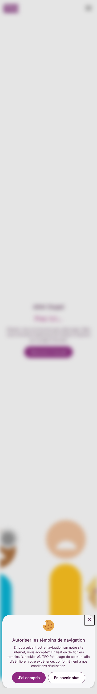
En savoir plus (66, 677)
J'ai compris (29, 677)
